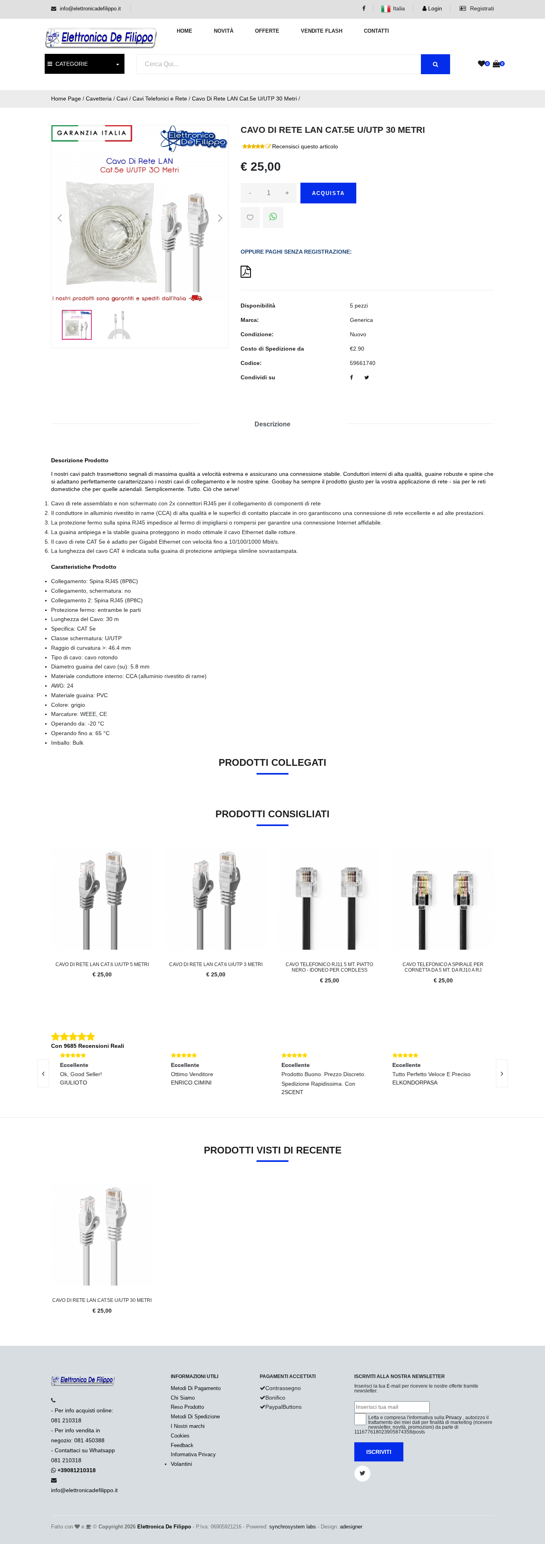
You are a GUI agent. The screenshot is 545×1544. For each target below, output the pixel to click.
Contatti (376, 31)
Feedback (182, 1445)
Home (184, 31)
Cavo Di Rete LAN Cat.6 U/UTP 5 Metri (102, 964)
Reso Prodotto (187, 1407)
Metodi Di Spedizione (195, 1417)
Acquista (328, 193)
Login (434, 8)
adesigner (351, 1527)
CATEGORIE (70, 64)
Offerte (267, 31)
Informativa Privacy (193, 1454)
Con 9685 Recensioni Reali (87, 1046)
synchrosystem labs (292, 1527)
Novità (223, 31)
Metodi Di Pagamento (196, 1388)
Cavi (122, 98)
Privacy (454, 1417)
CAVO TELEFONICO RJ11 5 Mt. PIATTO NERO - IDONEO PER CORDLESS (329, 967)
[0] (481, 64)
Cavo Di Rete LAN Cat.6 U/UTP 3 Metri (216, 964)
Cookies (180, 1436)
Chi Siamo (183, 1398)
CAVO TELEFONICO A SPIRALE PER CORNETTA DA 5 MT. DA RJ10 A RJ (443, 967)
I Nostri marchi (188, 1426)
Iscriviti (378, 1452)
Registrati (481, 8)
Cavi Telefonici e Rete (159, 98)
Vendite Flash (321, 31)
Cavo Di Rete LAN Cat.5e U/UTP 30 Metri (244, 98)
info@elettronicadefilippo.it (90, 9)
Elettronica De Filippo (164, 1527)
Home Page (66, 98)
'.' (53, 1188)
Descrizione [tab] (272, 424)
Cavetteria (99, 98)
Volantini (181, 1464)
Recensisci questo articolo (305, 146)
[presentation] (43, 1073)
